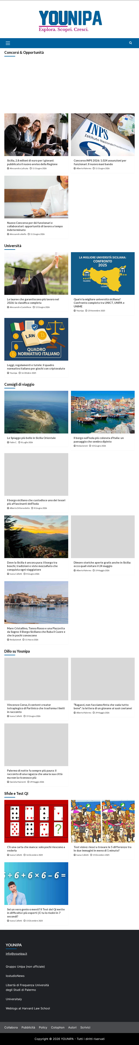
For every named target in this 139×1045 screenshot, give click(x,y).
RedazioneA (82, 446)
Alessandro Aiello (18, 234)
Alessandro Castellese (20, 307)
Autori (72, 1027)
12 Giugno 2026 (42, 307)
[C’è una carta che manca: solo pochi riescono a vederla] (36, 821)
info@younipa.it (16, 953)
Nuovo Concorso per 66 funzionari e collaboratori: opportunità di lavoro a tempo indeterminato (35, 226)
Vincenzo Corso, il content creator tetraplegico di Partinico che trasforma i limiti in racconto (36, 708)
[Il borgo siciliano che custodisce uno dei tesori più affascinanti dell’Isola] (36, 474)
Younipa (80, 310)
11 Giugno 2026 (39, 168)
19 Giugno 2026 (33, 716)
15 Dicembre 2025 (101, 855)
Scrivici (85, 1027)
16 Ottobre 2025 (28, 373)
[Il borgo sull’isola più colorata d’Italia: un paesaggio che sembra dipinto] (103, 412)
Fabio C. (13, 442)
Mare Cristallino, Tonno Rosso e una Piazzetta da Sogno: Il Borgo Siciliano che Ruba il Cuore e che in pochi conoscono (36, 632)
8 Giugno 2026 (40, 508)
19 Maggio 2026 (102, 570)
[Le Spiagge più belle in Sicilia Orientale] (36, 412)
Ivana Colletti (16, 574)
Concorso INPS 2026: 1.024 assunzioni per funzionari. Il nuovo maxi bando (100, 162)
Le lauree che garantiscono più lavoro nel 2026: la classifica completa (33, 301)
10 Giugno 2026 (99, 446)
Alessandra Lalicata (19, 168)
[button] (12, 43)
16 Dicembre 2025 (34, 855)
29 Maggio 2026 (102, 712)
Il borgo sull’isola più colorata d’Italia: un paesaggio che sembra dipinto (99, 439)
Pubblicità (28, 1027)
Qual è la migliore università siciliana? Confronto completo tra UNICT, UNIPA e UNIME (99, 303)
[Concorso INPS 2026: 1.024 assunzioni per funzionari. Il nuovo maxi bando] (103, 134)
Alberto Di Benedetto (20, 508)
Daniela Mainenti (18, 782)
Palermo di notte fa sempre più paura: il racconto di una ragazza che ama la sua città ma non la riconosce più (34, 774)
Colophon (57, 1027)
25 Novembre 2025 (96, 310)
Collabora (11, 1027)
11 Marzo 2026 (31, 639)
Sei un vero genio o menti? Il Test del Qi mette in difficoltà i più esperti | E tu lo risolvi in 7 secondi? (36, 913)
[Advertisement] (69, 86)
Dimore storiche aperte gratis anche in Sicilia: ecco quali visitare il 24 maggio (102, 564)
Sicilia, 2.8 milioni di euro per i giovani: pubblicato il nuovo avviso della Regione (32, 162)
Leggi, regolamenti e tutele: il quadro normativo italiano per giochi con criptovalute (36, 366)
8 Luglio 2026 (27, 442)
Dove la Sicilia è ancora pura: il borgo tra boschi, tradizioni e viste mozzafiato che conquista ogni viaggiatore (32, 566)
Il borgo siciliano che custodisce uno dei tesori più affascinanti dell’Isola (36, 502)
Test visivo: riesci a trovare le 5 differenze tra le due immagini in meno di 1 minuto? (102, 848)
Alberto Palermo (83, 168)
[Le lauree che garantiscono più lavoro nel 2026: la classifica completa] (36, 273)
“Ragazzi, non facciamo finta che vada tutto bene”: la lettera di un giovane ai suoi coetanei (103, 706)
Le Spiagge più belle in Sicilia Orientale (31, 437)
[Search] (130, 43)
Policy (43, 1027)
